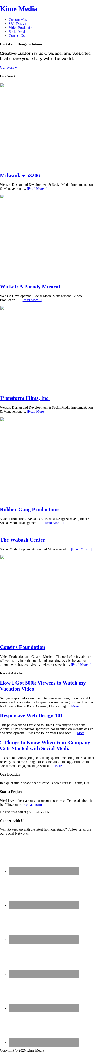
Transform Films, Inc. (25, 398)
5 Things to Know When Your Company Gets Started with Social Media (45, 745)
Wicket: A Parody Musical (30, 286)
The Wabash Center (22, 540)
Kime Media (19, 9)
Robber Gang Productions (29, 509)
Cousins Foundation (22, 647)
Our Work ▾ (8, 67)
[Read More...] (37, 188)
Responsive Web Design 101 (31, 715)
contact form (33, 804)
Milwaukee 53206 (20, 175)
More (75, 706)
